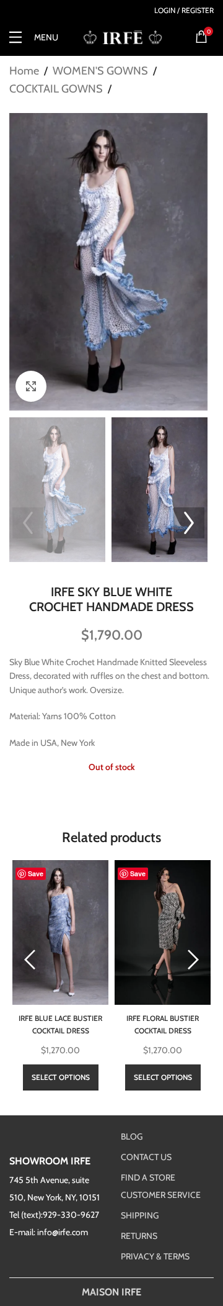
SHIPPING (140, 1215)
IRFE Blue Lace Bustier (60, 1024)
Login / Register (184, 10)
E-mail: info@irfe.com (48, 1232)
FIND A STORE (148, 1177)
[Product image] (60, 932)
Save (35, 873)
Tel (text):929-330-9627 (54, 1214)
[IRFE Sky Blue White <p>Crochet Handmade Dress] (108, 262)
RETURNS (139, 1235)
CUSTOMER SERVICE (161, 1194)
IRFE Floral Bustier (162, 1024)
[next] (193, 959)
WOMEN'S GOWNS (100, 70)
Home (24, 70)
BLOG (131, 1136)
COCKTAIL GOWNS (56, 88)
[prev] (29, 959)
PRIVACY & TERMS (155, 1256)
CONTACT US (146, 1157)
